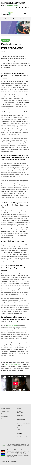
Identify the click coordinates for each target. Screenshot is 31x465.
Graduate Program (12, 325)
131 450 (18, 429)
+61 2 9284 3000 (20, 412)
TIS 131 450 (22, 3)
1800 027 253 (19, 421)
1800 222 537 (19, 425)
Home (2, 18)
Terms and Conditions (5, 408)
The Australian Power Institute (14, 364)
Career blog (7, 18)
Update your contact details (11, 3)
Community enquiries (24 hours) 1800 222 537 (10, 2)
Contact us (3, 5)
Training (3, 3)
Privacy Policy (4, 411)
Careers (23, 2)
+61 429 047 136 (20, 416)
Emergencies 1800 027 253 (12, 5)
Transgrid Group (4, 416)
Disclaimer (3, 413)
